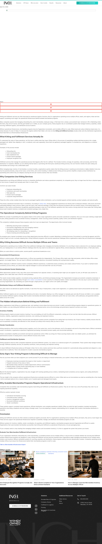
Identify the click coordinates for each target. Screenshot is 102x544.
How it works (43, 3)
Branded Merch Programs (48, 499)
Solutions (18, 3)
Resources (58, 3)
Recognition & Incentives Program (48, 510)
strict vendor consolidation (34, 279)
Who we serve (34, 3)
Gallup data (43, 203)
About (65, 3)
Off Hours (26, 3)
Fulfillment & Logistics (47, 505)
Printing (43, 507)
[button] (51, 104)
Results (51, 3)
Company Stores (46, 502)
